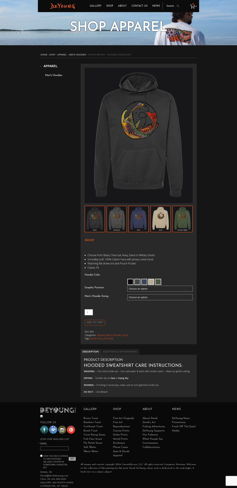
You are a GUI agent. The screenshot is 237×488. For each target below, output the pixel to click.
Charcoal (137, 281)
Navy (144, 281)
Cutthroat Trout (93, 426)
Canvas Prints (121, 431)
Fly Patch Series (93, 443)
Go (72, 458)
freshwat (108, 338)
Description (90, 352)
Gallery (95, 6)
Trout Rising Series (94, 435)
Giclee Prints (120, 435)
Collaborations (151, 447)
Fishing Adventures (154, 426)
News (156, 6)
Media (175, 431)
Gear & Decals (121, 451)
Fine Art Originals (123, 418)
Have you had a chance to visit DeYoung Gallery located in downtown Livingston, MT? (55, 461)
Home (43, 55)
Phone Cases (120, 447)
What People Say (153, 439)
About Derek (150, 418)
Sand (151, 281)
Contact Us (140, 6)
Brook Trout (91, 431)
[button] (130, 282)
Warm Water (91, 451)
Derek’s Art (149, 422)
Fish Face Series (93, 439)
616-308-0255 (58, 479)
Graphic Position (94, 287)
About (122, 6)
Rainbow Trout (92, 422)
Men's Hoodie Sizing (96, 296)
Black (130, 281)
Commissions (150, 443)
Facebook (44, 430)
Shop (109, 6)
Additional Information (120, 352)
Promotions (179, 422)
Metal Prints (120, 439)
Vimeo (53, 430)
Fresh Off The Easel (183, 426)
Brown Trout (96, 338)
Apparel (61, 55)
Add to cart (95, 322)
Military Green (158, 281)
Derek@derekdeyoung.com (54, 476)
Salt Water (90, 447)
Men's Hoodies (77, 55)
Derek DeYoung (62, 5)
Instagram (62, 430)
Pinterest (71, 430)
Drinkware (119, 443)
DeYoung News (181, 418)
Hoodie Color (92, 275)
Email (43, 443)
